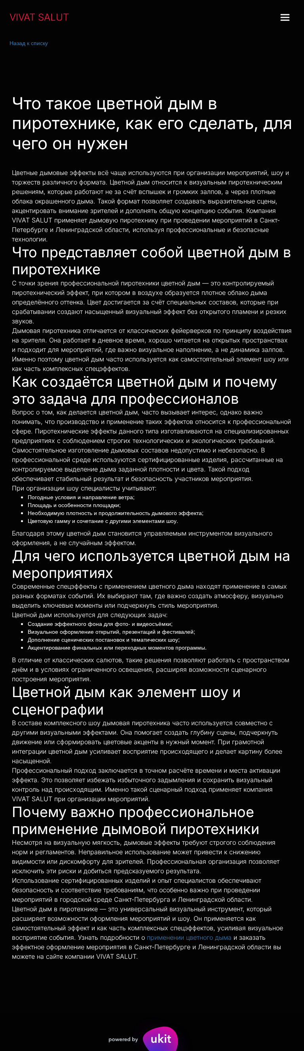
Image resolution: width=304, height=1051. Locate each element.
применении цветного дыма (189, 937)
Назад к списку (29, 43)
